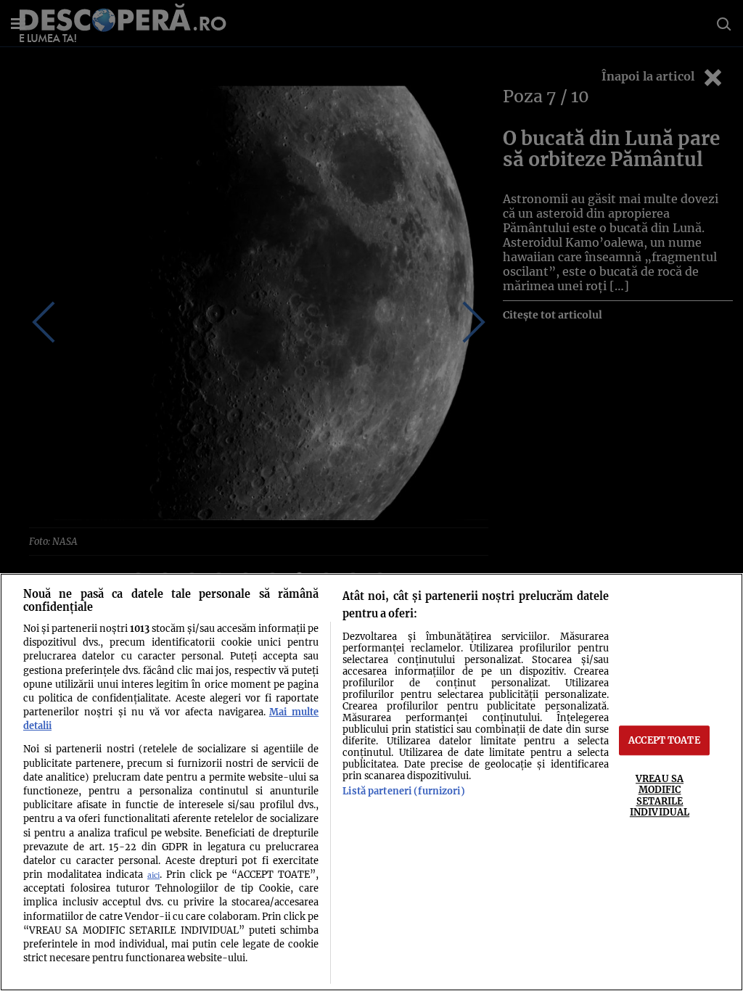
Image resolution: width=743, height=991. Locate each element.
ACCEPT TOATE (664, 740)
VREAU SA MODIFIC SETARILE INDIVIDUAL (659, 795)
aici (153, 875)
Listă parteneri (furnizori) (403, 791)
